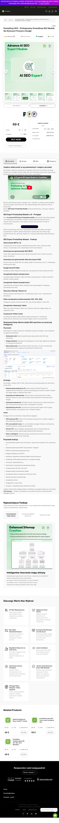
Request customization (15, 145)
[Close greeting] (55, 810)
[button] (46, 11)
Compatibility (35, 128)
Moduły (11, 20)
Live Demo (42, 105)
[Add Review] (14, 36)
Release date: (35, 132)
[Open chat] (55, 815)
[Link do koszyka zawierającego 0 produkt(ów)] (52, 11)
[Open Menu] (56, 11)
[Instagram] (23, 814)
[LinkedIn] (27, 813)
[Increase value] (25, 130)
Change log (52, 161)
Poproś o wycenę (28, 772)
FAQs (36, 161)
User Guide (16, 105)
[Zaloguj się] (49, 11)
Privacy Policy (22, 804)
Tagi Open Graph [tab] (45, 515)
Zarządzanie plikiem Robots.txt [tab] (28, 515)
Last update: (35, 135)
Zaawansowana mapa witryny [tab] (11, 515)
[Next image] (53, 71)
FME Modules (7, 491)
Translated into (36, 138)
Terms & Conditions (32, 804)
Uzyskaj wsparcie (52, 7)
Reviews (24, 161)
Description (11, 161)
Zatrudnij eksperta (41, 7)
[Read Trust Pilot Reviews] (39, 36)
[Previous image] (6, 71)
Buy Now (16, 139)
